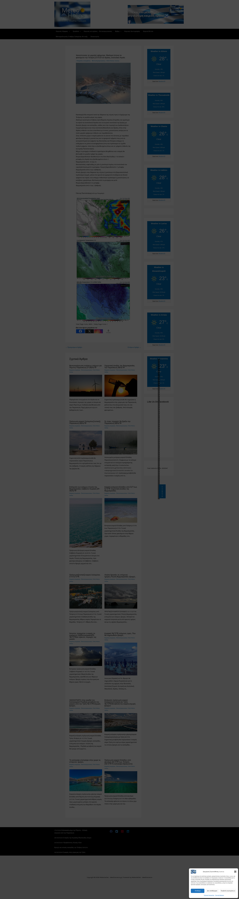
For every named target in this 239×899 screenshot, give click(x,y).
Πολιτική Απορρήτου (209, 895)
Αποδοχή (197, 891)
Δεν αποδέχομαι (212, 891)
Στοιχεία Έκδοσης (219, 895)
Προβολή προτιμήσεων (228, 891)
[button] (235, 872)
